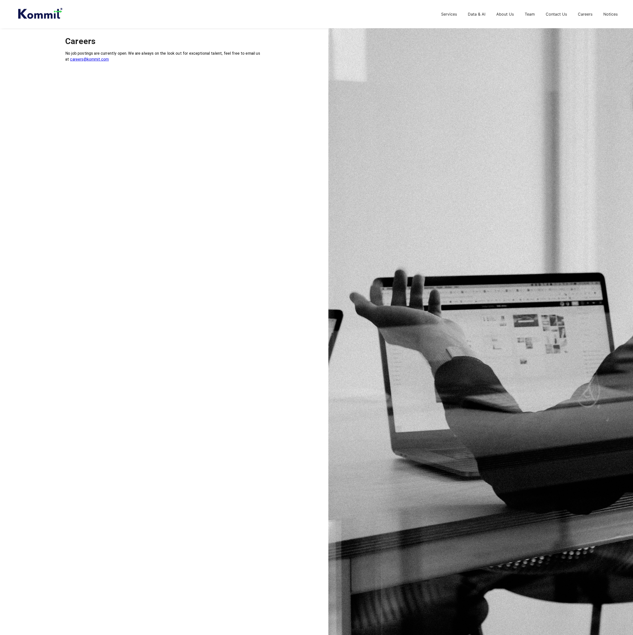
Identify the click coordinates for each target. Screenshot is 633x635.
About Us (505, 14)
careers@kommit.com (89, 59)
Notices (610, 14)
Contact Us (556, 14)
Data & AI (476, 14)
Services (449, 14)
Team (530, 14)
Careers (585, 14)
